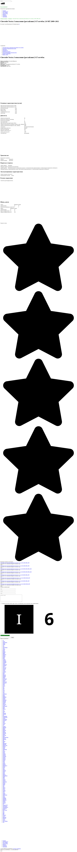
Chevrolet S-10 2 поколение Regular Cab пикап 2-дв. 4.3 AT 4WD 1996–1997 (14, 574)
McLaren (4, 735)
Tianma (4, 787)
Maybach (4, 733)
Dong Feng (5, 681)
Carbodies (4, 661)
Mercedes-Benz (5, 737)
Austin (4, 649)
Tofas (4, 788)
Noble (4, 748)
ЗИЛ (3, 813)
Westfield (4, 798)
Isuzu (4, 708)
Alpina (4, 643)
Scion (4, 772)
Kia (3, 715)
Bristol (4, 655)
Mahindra (4, 727)
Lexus (4, 721)
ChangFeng (5, 664)
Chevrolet (10, 18)
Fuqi (3, 689)
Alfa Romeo (5, 642)
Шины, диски (5, 54)
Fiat (3, 686)
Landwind (4, 720)
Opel (3, 750)
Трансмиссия (5, 50)
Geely (4, 690)
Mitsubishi (4, 743)
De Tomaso (5, 678)
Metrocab (4, 739)
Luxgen (4, 726)
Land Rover (5, 719)
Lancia (4, 718)
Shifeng (4, 774)
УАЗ (3, 822)
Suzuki (4, 783)
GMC (4, 692)
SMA (4, 777)
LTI (3, 725)
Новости (4, 14)
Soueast (4, 779)
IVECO (4, 709)
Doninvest (4, 682)
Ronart (4, 766)
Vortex (4, 796)
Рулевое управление (6, 53)
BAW (4, 650)
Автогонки (5, 16)
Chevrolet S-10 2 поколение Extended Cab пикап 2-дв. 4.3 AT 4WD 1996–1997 (15, 577)
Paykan (4, 753)
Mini (3, 742)
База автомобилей (3, 6)
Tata (3, 785)
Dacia (4, 672)
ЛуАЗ (4, 816)
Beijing (4, 651)
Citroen (4, 669)
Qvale (4, 762)
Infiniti (4, 703)
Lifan (4, 722)
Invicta (4, 705)
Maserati (4, 732)
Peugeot (4, 755)
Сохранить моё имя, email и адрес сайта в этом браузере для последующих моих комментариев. (20, 603)
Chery (4, 666)
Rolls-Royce (5, 765)
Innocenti (4, 704)
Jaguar (4, 711)
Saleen (4, 769)
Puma (4, 761)
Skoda (4, 776)
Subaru (4, 782)
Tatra (4, 786)
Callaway (4, 660)
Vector (4, 792)
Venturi (4, 793)
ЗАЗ (3, 812)
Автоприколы (5, 11)
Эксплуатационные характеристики (10, 52)
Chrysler (4, 668)
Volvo (4, 795)
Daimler (4, 676)
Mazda (4, 734)
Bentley (4, 652)
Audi (4, 648)
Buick (4, 657)
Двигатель (5, 49)
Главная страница (3, 18)
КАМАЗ (4, 815)
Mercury (4, 738)
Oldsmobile (5, 749)
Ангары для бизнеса (17, 848)
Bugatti (4, 656)
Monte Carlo (5, 745)
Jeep (3, 712)
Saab (3, 768)
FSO (3, 688)
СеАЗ (4, 819)
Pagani (4, 751)
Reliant (4, 763)
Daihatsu (4, 675)
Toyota (4, 789)
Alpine (4, 644)
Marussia (4, 730)
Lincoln (4, 723)
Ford (3, 687)
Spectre (4, 780)
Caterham (4, 662)
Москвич (4, 817)
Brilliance (4, 654)
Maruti (4, 731)
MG (3, 740)
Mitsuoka (4, 744)
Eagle (4, 683)
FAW (4, 684)
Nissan (4, 747)
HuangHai (4, 700)
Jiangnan (4, 714)
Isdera (4, 707)
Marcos (4, 728)
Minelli (4, 741)
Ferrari (4, 685)
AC (3, 640)
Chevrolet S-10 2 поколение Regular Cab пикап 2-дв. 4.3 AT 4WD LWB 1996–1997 (16, 568)
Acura (4, 641)
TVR (4, 791)
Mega (4, 736)
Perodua (4, 754)
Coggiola (4, 671)
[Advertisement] (34, 35)
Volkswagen (5, 794)
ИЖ (3, 814)
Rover (4, 767)
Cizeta (4, 670)
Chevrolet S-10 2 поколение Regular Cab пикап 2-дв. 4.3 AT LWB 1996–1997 (14, 562)
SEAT (4, 773)
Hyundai (4, 702)
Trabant (4, 790)
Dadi (3, 673)
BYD (4, 658)
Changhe (4, 665)
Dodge (4, 680)
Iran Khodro (5, 706)
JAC (3, 710)
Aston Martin (5, 647)
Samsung (4, 770)
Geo (3, 691)
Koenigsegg (5, 716)
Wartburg (4, 797)
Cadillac (4, 659)
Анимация (5, 15)
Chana (4, 663)
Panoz (4, 752)
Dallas (4, 677)
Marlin (4, 729)
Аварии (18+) (5, 13)
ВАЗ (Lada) (5, 810)
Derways (4, 679)
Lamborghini (5, 717)
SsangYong (5, 781)
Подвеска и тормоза (6, 51)
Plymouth (4, 756)
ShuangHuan (5, 775)
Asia (3, 646)
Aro (3, 645)
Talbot (4, 784)
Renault (4, 764)
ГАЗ (3, 811)
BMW (4, 653)
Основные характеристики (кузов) (9, 48)
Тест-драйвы (5, 12)
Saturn (4, 771)
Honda (4, 699)
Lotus (4, 724)
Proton (4, 760)
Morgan (4, 746)
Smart (4, 778)
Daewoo (4, 674)
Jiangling (4, 713)
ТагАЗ (4, 820)
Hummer (4, 701)
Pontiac (4, 757)
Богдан (4, 809)
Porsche (4, 758)
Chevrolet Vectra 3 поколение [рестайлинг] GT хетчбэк (13, 47)
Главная (4, 10)
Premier (4, 759)
